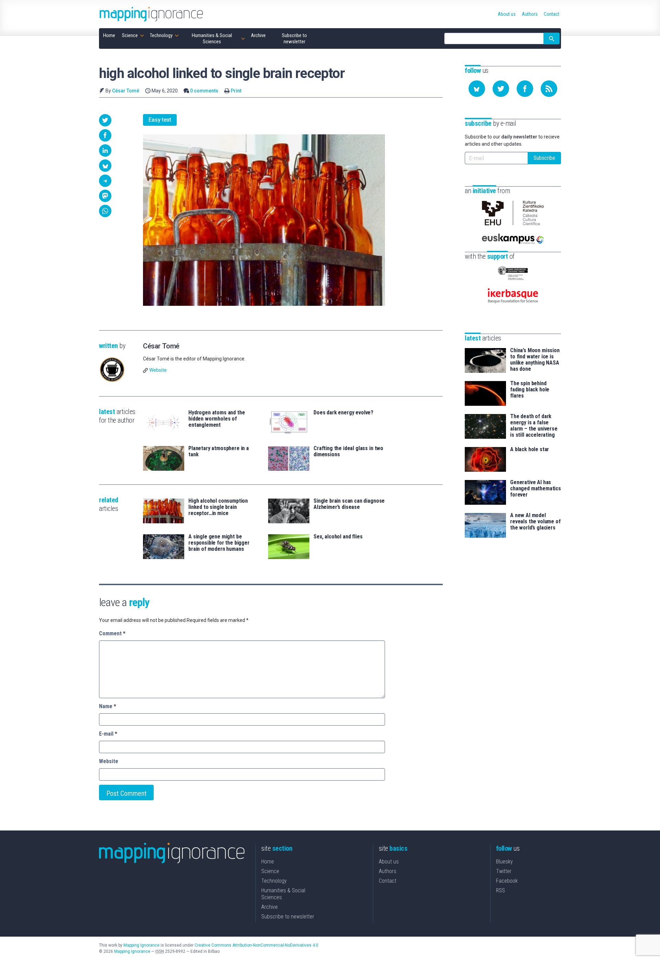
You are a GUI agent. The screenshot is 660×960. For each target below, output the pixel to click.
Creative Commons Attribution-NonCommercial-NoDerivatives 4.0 (256, 945)
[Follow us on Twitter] (501, 88)
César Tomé (125, 90)
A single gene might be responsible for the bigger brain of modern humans (219, 543)
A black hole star (529, 449)
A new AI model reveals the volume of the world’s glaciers (535, 521)
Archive (269, 907)
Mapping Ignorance (141, 945)
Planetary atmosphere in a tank (218, 451)
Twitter (504, 871)
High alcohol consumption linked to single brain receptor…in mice (218, 507)
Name (107, 706)
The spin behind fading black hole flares (529, 389)
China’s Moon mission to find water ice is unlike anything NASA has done (535, 359)
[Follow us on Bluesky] (477, 88)
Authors (387, 871)
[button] (105, 120)
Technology (274, 881)
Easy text (159, 119)
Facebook (507, 881)
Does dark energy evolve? (343, 413)
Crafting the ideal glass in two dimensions (348, 451)
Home (267, 861)
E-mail (108, 733)
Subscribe (544, 158)
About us (389, 861)
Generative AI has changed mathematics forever (535, 488)
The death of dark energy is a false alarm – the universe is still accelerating (534, 425)
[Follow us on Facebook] (525, 88)
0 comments (204, 90)
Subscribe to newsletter (287, 916)
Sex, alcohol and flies (338, 537)
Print (236, 90)
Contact (387, 881)
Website (158, 370)
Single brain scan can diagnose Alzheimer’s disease (349, 504)
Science (270, 871)
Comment (112, 633)
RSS (500, 890)
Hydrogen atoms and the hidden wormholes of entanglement (216, 419)
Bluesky (504, 861)
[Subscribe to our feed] (549, 88)
